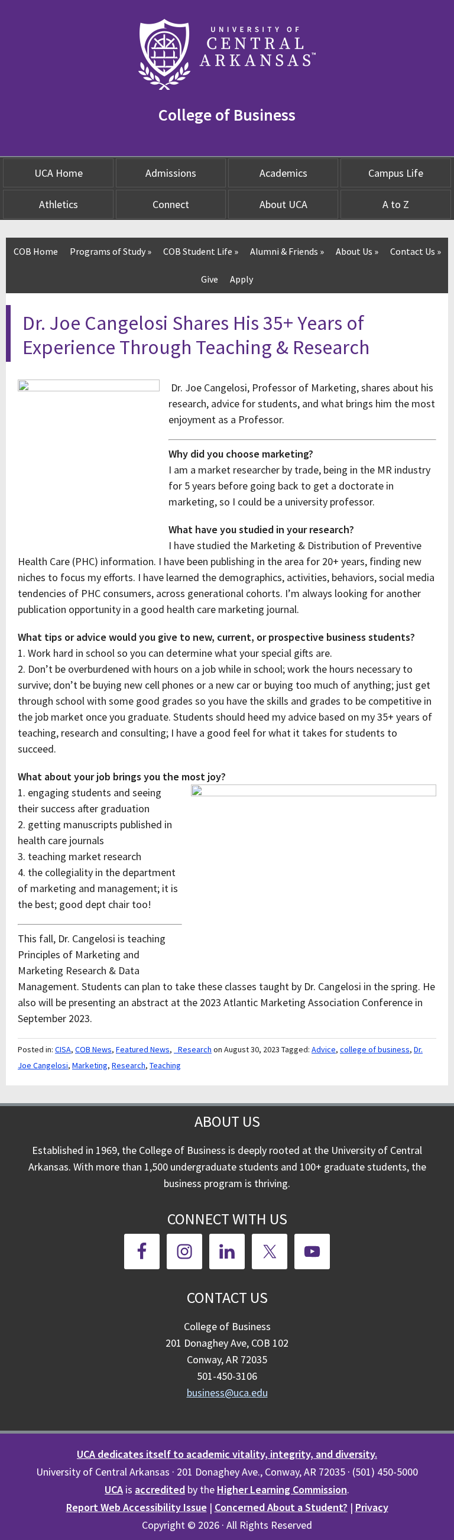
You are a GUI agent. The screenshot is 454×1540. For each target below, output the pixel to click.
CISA (63, 1049)
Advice (324, 1049)
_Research (193, 1049)
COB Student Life (200, 251)
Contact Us (415, 251)
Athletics (58, 204)
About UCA (283, 204)
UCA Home (58, 173)
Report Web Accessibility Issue (136, 1507)
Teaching (165, 1065)
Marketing (90, 1065)
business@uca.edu (227, 1392)
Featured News (143, 1049)
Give (209, 279)
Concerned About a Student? (281, 1507)
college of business (375, 1049)
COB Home (36, 251)
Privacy (371, 1507)
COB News (93, 1049)
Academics (283, 173)
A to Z (395, 204)
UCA (114, 1489)
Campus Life (395, 173)
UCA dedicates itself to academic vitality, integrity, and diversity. (227, 1454)
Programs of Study (110, 251)
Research (128, 1065)
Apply (241, 279)
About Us (357, 251)
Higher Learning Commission (282, 1489)
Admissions (170, 173)
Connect (171, 204)
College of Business (227, 114)
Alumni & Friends (287, 251)
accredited (160, 1489)
